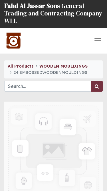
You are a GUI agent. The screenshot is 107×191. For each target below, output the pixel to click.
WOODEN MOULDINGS (63, 66)
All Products (21, 66)
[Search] (97, 86)
